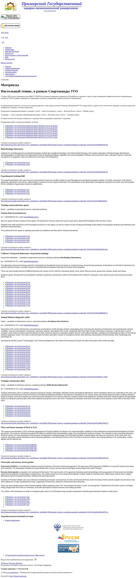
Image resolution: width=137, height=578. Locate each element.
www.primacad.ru (12, 572)
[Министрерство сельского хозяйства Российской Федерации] (68, 548)
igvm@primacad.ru (31, 217)
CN (3, 37)
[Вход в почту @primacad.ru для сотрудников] (35, 560)
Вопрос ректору (7, 63)
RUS (3, 33)
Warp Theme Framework (17, 576)
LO (3, 42)
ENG (7, 33)
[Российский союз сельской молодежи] (68, 538)
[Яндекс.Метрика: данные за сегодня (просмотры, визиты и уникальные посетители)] (15, 563)
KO (6, 37)
